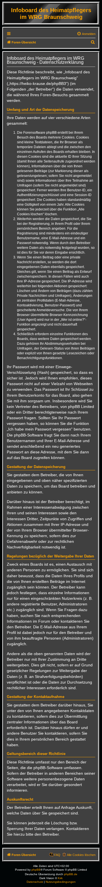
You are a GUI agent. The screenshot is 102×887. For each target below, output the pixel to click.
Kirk (60, 878)
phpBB (36, 869)
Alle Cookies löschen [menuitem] (81, 855)
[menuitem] (86, 33)
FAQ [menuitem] (57, 855)
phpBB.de (70, 874)
